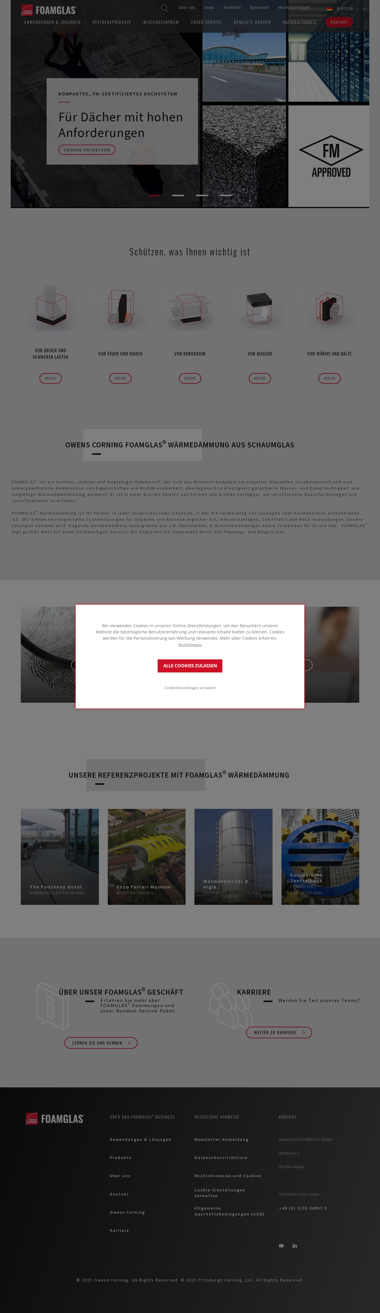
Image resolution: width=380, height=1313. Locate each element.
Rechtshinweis (190, 644)
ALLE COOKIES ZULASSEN (190, 666)
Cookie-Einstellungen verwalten (190, 687)
